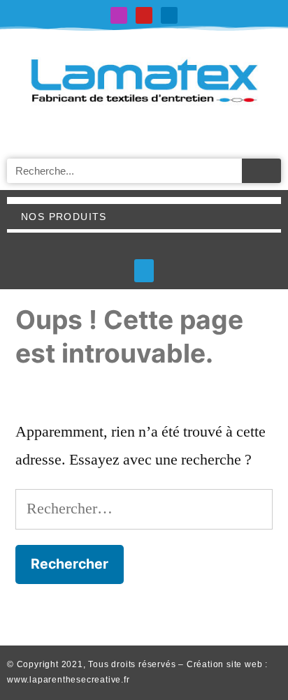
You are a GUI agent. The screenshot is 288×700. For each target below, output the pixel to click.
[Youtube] (144, 15)
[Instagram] (118, 15)
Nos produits (64, 216)
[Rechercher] (261, 171)
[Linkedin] (169, 15)
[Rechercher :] (144, 508)
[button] (144, 270)
